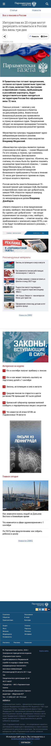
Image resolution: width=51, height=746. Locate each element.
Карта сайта (43, 651)
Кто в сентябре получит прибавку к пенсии (26, 370)
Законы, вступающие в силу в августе (24, 386)
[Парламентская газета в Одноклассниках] (46, 609)
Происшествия (8, 620)
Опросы (27, 626)
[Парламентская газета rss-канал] (37, 609)
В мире (26, 617)
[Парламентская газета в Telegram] (43, 609)
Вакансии (28, 642)
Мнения (5, 631)
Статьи (13, 10)
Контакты (6, 642)
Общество (6, 617)
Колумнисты (7, 637)
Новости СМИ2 (25, 315)
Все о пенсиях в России (14, 15)
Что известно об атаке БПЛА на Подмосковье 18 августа (19, 413)
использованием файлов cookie (25, 739)
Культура (27, 620)
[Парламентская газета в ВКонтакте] (40, 609)
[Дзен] (44, 36)
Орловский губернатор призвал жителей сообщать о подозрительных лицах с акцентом (24, 404)
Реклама (17, 642)
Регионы (28, 631)
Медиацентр (7, 634)
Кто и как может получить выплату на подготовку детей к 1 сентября (22, 378)
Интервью (28, 634)
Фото (4, 628)
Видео (5, 626)
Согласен (25, 743)
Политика (6, 614)
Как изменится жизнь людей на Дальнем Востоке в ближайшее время (22, 515)
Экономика (28, 614)
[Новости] (34, 36)
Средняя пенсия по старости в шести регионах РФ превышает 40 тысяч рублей (22, 394)
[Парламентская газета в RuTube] (49, 609)
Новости (36, 10)
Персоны (28, 628)
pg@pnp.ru (6, 700)
